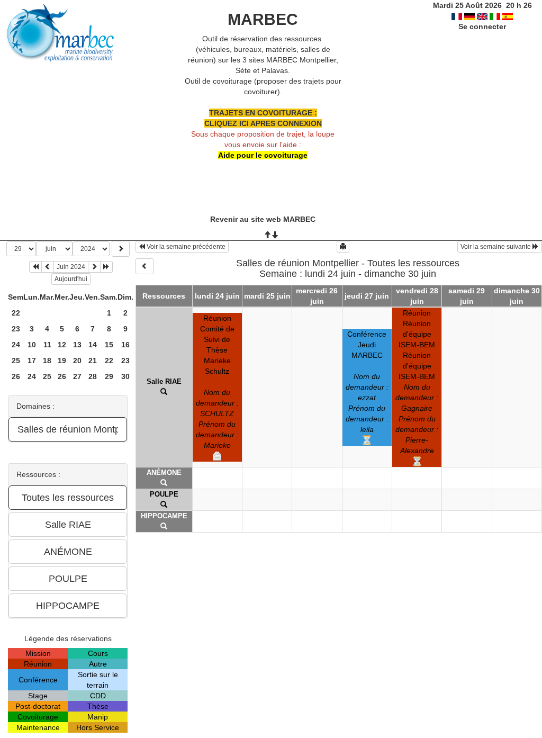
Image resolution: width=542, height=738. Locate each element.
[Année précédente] (35, 267)
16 (125, 344)
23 (16, 329)
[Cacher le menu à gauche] (144, 266)
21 (92, 360)
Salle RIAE (164, 381)
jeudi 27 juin (367, 296)
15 (109, 344)
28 (92, 376)
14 (92, 344)
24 (16, 344)
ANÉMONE (164, 472)
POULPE (164, 494)
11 (47, 344)
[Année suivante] (106, 267)
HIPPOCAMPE (164, 516)
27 (77, 376)
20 (77, 360)
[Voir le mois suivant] (94, 267)
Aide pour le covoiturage (263, 155)
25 (16, 360)
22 (16, 313)
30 (125, 376)
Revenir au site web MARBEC (262, 219)
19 (62, 360)
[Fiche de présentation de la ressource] (163, 392)
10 (32, 344)
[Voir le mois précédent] (47, 267)
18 (47, 360)
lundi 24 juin (217, 296)
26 (16, 376)
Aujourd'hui (71, 279)
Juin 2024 (71, 267)
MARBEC (263, 19)
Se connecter (482, 26)
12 (62, 344)
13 (77, 344)
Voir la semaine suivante (496, 246)
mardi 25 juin (267, 296)
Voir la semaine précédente (185, 246)
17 (32, 360)
